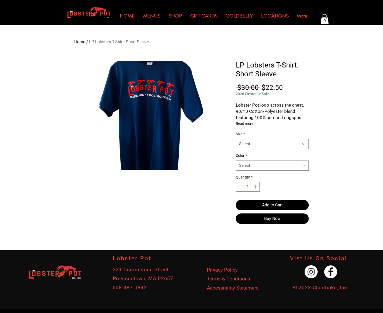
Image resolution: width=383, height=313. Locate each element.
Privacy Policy (222, 270)
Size (240, 134)
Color (241, 156)
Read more (244, 123)
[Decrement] (240, 186)
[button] (324, 19)
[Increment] (255, 186)
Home (79, 41)
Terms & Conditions (228, 279)
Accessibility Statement (233, 288)
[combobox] (272, 144)
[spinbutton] (247, 186)
